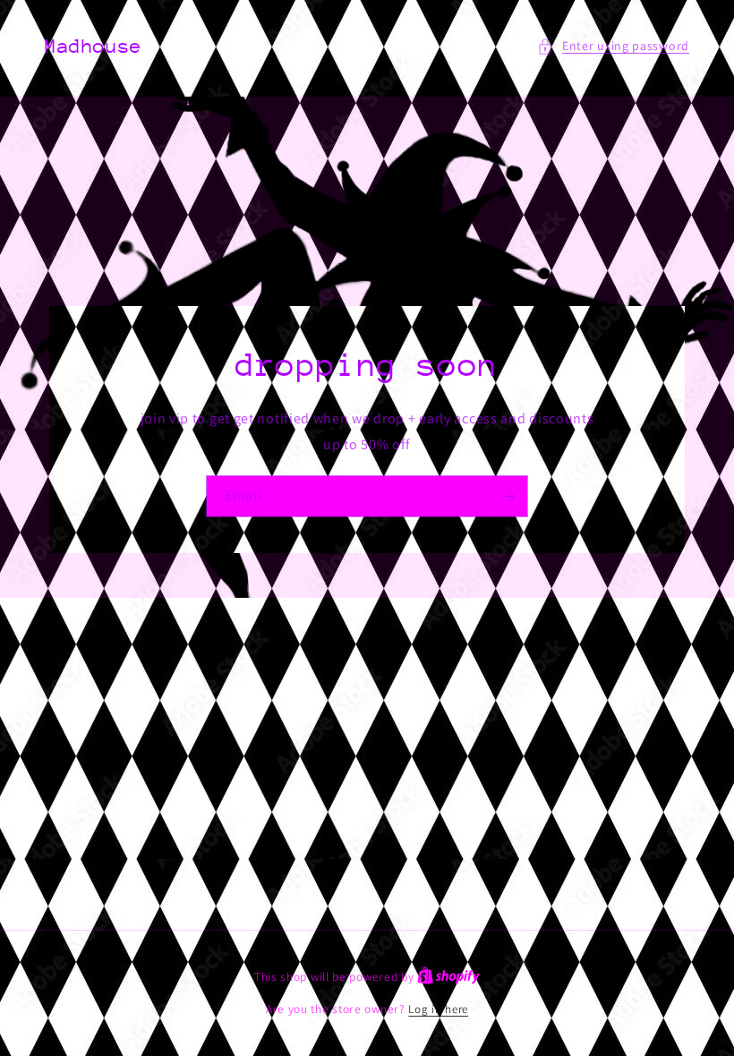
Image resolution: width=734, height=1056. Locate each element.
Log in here (438, 1009)
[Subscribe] (507, 496)
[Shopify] (448, 976)
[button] (613, 46)
